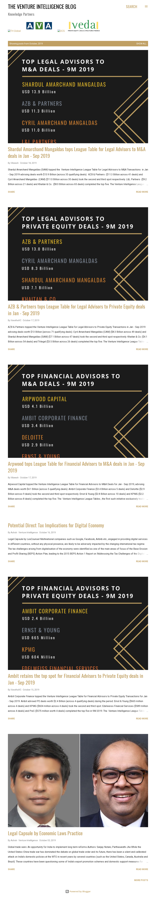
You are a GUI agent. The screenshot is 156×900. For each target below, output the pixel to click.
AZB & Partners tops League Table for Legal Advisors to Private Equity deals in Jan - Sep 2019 (76, 310)
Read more (142, 192)
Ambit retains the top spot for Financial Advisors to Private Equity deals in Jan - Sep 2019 (75, 679)
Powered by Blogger (80, 891)
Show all (141, 43)
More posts (141, 880)
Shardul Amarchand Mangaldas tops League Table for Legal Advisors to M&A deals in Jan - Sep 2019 (76, 152)
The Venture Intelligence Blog (42, 6)
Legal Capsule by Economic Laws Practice (45, 833)
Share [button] (11, 192)
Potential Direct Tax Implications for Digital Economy (56, 525)
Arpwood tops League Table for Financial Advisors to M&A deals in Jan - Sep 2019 (76, 467)
